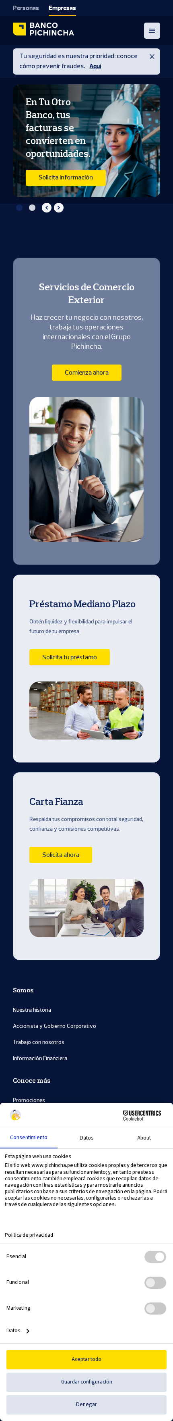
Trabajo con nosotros (38, 1042)
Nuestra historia (32, 1009)
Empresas (62, 8)
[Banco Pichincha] (43, 31)
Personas (26, 8)
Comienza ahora (87, 373)
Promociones (29, 1100)
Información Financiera (40, 1058)
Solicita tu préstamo (69, 657)
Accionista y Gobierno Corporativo (54, 1026)
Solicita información (66, 178)
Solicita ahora (60, 855)
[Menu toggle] (152, 31)
